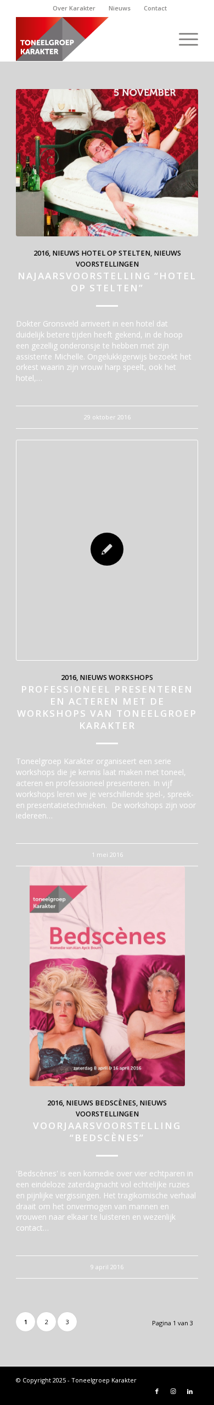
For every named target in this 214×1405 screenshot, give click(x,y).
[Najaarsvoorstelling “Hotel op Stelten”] (107, 162)
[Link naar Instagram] (173, 1391)
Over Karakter (74, 8)
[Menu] (183, 39)
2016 (41, 253)
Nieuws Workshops (116, 677)
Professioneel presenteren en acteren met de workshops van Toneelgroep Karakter (107, 707)
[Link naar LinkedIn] (190, 1391)
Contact (155, 8)
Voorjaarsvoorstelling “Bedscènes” (107, 1131)
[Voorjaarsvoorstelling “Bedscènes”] (107, 976)
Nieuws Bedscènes (101, 1103)
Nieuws (120, 8)
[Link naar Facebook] (157, 1391)
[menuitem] (74, 8)
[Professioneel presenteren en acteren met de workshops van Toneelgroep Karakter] (107, 550)
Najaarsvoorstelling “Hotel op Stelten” (107, 281)
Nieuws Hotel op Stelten (101, 253)
